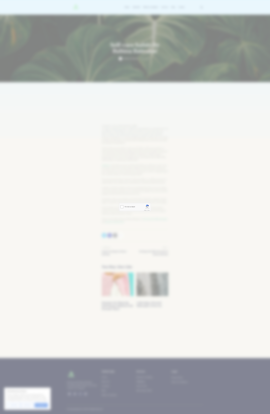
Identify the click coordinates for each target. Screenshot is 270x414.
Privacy (145, 210)
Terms (148, 210)
